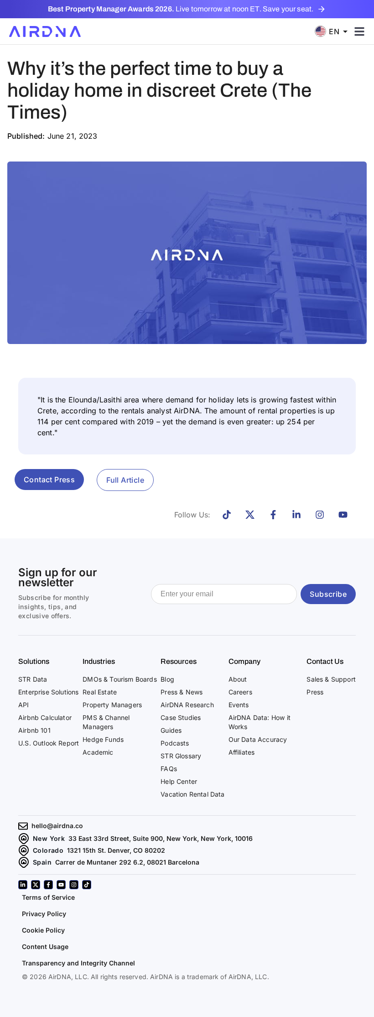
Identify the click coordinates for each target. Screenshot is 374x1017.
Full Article (125, 480)
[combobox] (334, 31)
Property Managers (112, 705)
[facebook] (48, 884)
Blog (167, 679)
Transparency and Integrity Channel (78, 963)
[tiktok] (86, 884)
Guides (171, 730)
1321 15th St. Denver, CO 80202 (116, 850)
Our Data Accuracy (258, 739)
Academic (98, 752)
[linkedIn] (22, 884)
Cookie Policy (43, 930)
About (238, 679)
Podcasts (175, 743)
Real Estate (100, 692)
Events (239, 705)
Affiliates (242, 752)
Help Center (179, 781)
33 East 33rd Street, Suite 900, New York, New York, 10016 (160, 838)
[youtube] (61, 884)
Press (314, 692)
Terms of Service (48, 897)
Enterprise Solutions (48, 692)
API (23, 705)
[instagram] (73, 884)
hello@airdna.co (57, 825)
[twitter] (35, 884)
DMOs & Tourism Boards (120, 679)
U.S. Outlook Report (48, 743)
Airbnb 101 (34, 730)
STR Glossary (181, 756)
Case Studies (181, 717)
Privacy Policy (44, 914)
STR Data (32, 679)
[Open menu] (359, 31)
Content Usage (45, 946)
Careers (240, 692)
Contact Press (49, 479)
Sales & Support (331, 679)
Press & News (182, 692)
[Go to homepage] (45, 31)
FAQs (169, 768)
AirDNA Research (187, 705)
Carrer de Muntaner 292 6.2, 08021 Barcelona (127, 862)
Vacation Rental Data (192, 794)
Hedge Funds (103, 739)
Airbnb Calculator (45, 717)
